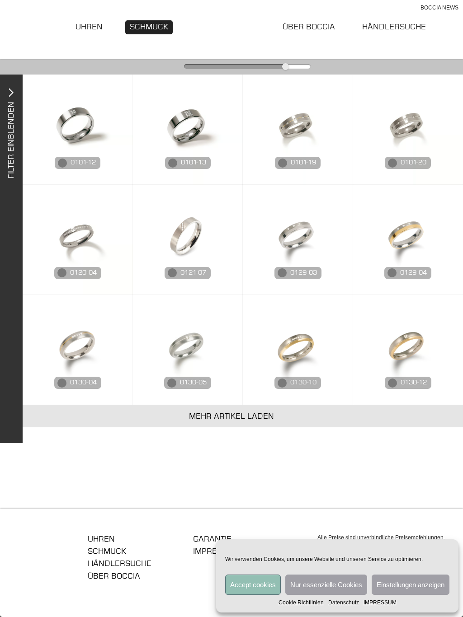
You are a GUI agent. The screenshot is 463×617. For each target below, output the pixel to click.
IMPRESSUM (380, 602)
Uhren (89, 27)
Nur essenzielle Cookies (326, 585)
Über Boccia (309, 27)
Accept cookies (253, 585)
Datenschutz (343, 602)
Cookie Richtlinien (301, 602)
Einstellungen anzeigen (410, 585)
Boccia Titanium (50, 542)
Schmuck (149, 27)
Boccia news (439, 8)
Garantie (212, 539)
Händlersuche (394, 27)
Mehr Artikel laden (231, 416)
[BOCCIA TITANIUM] (231, 29)
